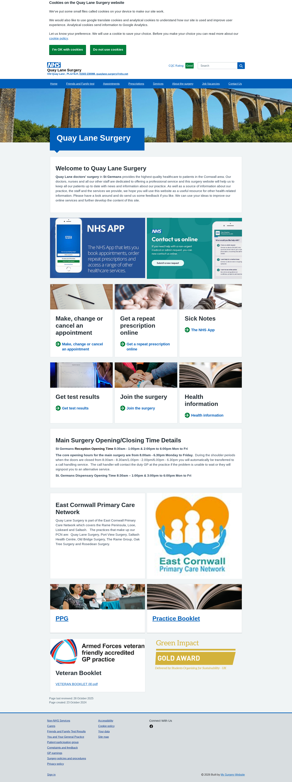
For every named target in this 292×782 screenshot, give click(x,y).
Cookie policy (106, 726)
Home (53, 83)
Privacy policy (55, 763)
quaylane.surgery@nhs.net (112, 74)
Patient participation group (63, 742)
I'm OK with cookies (67, 49)
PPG (62, 618)
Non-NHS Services (58, 720)
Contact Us (235, 83)
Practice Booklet (176, 618)
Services (158, 83)
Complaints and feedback (62, 747)
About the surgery (182, 83)
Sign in (51, 774)
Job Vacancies (211, 83)
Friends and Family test (80, 83)
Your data (104, 731)
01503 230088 (87, 74)
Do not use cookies (108, 49)
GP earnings (54, 753)
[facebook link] (151, 726)
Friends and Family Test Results (66, 731)
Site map (103, 736)
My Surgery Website (233, 774)
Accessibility (105, 720)
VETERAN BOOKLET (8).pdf (77, 684)
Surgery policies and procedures (66, 758)
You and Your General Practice (65, 736)
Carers (51, 726)
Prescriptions (136, 83)
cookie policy (58, 38)
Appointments (111, 83)
